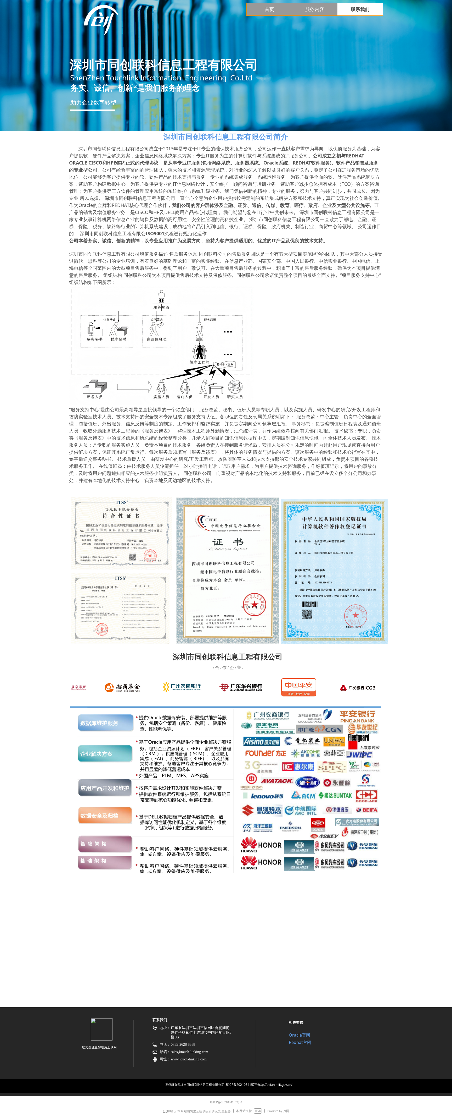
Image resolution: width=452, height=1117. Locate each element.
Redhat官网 (300, 1042)
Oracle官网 (299, 1035)
